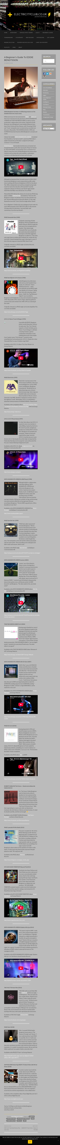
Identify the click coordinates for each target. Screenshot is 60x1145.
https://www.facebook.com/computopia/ (15, 1020)
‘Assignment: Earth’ (27, 446)
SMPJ (25, 1120)
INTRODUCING (40, 37)
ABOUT (20, 47)
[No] (58, 1140)
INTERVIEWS (13, 32)
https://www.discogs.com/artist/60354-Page (16, 312)
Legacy (44, 95)
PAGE (27, 117)
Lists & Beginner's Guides (17, 1116)
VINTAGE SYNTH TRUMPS (26, 32)
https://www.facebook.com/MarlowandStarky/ (16, 820)
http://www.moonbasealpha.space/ (13, 513)
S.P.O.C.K (33, 117)
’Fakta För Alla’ (17, 195)
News (44, 109)
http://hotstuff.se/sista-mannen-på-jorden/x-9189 (17, 980)
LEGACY (38, 32)
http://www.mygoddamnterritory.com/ (14, 920)
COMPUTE (24, 993)
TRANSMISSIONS (8, 37)
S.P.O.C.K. (19, 1120)
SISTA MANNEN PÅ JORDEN (23, 137)
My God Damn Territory (23, 1118)
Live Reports (46, 102)
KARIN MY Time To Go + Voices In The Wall (30, 1128)
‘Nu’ (21, 755)
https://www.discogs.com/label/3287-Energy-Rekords (18, 654)
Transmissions (46, 114)
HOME (5, 32)
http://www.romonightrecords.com (13, 1099)
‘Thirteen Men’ (24, 1015)
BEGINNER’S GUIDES (48, 32)
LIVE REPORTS (19, 37)
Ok (30, 1142)
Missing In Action (47, 107)
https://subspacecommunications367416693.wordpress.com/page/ (22, 553)
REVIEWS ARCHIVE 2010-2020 (25, 42)
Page (33, 1118)
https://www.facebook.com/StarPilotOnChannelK (17, 370)
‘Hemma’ (22, 854)
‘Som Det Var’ (23, 548)
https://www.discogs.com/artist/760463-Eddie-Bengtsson (19, 779)
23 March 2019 (8, 63)
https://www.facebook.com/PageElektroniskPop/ (17, 270)
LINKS (14, 47)
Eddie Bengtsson (8, 146)
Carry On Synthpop (47, 87)
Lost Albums (46, 104)
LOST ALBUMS (50, 37)
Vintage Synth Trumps (48, 117)
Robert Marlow (11, 1120)
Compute (32, 1116)
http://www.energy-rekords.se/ (12, 411)
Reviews (45, 112)
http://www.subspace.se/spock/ (12, 472)
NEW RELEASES (30, 37)
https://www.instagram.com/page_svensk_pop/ (16, 860)
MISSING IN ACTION (9, 42)
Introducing (45, 92)
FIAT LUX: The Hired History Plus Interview (12, 1128)
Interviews (45, 90)
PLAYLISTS (7, 47)
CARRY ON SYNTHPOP (41, 42)
